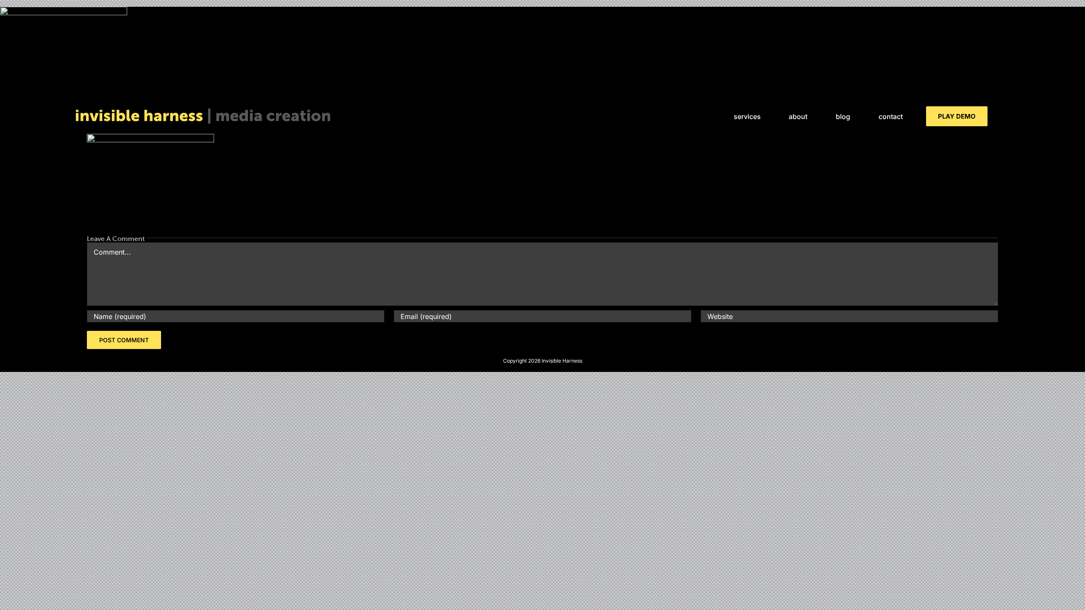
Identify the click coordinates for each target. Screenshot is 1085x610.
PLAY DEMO (957, 116)
